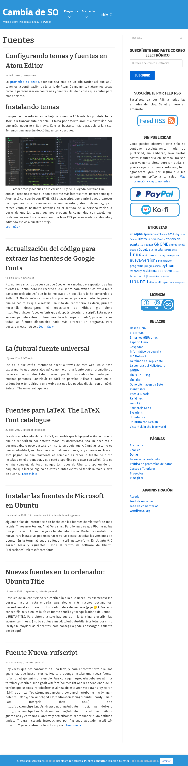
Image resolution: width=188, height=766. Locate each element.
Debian (133, 239)
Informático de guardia (145, 351)
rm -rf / (135, 403)
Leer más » (13, 226)
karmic (167, 250)
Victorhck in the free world (148, 426)
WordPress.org (140, 510)
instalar (159, 249)
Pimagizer (136, 478)
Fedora (152, 239)
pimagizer (166, 260)
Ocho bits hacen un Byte (146, 384)
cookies (50, 761)
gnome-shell (177, 244)
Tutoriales (28, 277)
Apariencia (55, 515)
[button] (71, 17)
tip (145, 276)
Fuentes (148, 244)
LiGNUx (134, 370)
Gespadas (136, 347)
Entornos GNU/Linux (144, 337)
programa (137, 266)
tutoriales (164, 276)
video (152, 282)
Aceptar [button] (166, 761)
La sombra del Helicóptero (147, 365)
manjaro (153, 255)
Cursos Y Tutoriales (143, 468)
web (172, 282)
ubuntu (139, 281)
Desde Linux (138, 328)
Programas (30, 75)
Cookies (135, 450)
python (167, 265)
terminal (136, 276)
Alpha (138, 234)
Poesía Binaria (139, 394)
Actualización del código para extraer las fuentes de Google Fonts (50, 258)
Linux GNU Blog (140, 375)
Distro (142, 239)
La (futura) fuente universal (47, 348)
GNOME (161, 244)
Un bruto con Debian (144, 422)
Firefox (161, 239)
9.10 (131, 234)
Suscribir (142, 75)
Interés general (71, 515)
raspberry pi (137, 271)
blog (177, 234)
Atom (164, 234)
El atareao (137, 333)
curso (182, 234)
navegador (172, 255)
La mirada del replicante (146, 361)
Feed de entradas (141, 501)
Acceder (135, 496)
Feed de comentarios (144, 506)
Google (143, 249)
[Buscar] (111, 14)
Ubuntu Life (137, 417)
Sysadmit (136, 412)
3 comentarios (38, 515)
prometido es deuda (24, 82)
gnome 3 (134, 250)
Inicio (104, 14)
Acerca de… (137, 445)
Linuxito (135, 380)
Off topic (28, 358)
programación (152, 266)
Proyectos (136, 473)
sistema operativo (158, 271)
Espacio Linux (139, 342)
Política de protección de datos (151, 464)
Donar (134, 454)
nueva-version (143, 260)
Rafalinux (136, 398)
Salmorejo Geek (140, 408)
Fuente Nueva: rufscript (42, 653)
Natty (162, 255)
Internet (28, 429)
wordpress (180, 282)
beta (171, 234)
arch (159, 234)
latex (174, 250)
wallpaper (162, 282)
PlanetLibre (138, 389)
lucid (144, 255)
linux (135, 255)
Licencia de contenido (145, 459)
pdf (158, 261)
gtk (151, 249)
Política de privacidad (144, 761)
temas (176, 271)
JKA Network (138, 356)
